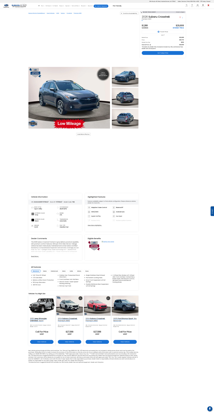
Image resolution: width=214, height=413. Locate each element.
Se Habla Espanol (101, 6)
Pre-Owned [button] (48, 5)
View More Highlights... (95, 225)
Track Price (164, 32)
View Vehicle (41, 342)
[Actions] (182, 17)
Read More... (35, 256)
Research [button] (83, 5)
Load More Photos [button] (83, 134)
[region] (163, 43)
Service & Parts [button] (75, 5)
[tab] (36, 271)
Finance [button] (61, 5)
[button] (69, 98)
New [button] (42, 5)
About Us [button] (90, 5)
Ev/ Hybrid (55, 5)
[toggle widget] (209, 408)
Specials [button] (67, 5)
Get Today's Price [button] (162, 53)
